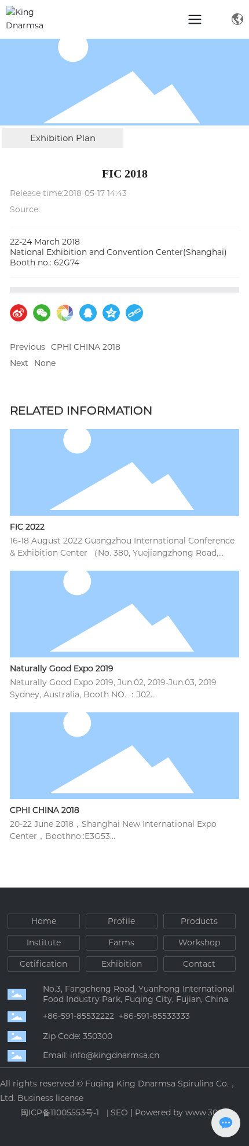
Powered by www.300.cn (185, 1112)
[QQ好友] (88, 312)
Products (199, 921)
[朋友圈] (65, 312)
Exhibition (121, 964)
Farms (121, 942)
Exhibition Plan (63, 137)
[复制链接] (134, 312)
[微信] (41, 312)
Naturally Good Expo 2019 (61, 668)
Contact (199, 964)
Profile (121, 921)
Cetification (43, 964)
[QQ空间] (111, 312)
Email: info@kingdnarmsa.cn (101, 1055)
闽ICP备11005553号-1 (59, 1112)
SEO (119, 1112)
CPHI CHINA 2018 (85, 347)
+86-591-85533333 (154, 1016)
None (45, 363)
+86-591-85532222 (78, 1016)
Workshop (199, 942)
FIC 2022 (27, 527)
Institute (44, 942)
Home (43, 921)
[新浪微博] (18, 312)
